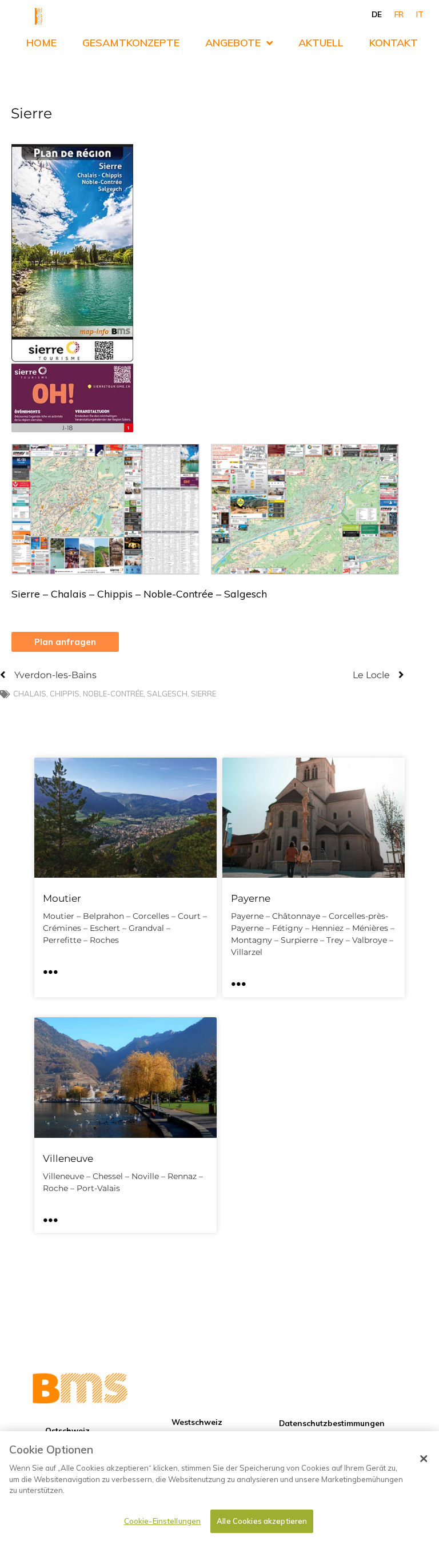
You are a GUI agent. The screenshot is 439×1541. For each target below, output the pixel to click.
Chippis (64, 693)
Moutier (62, 898)
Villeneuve (68, 1158)
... (50, 967)
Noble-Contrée (113, 693)
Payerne (250, 898)
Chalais (29, 693)
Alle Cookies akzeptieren (262, 1521)
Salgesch (167, 693)
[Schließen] (423, 1459)
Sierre (203, 693)
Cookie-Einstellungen (162, 1521)
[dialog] (219, 1486)
